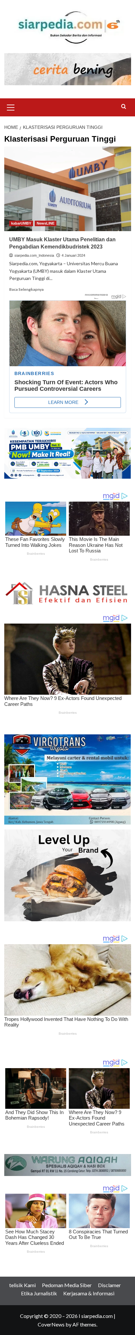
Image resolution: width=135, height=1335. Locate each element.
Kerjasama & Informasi (88, 1293)
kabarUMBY (21, 223)
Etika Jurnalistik (39, 1293)
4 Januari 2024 (73, 255)
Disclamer (109, 1285)
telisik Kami (22, 1285)
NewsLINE (45, 223)
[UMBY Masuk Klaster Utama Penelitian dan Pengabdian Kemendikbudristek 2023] (67, 189)
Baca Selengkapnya (26, 289)
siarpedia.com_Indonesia (34, 255)
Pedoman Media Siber (67, 1285)
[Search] (124, 106)
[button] (10, 106)
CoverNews (51, 1324)
